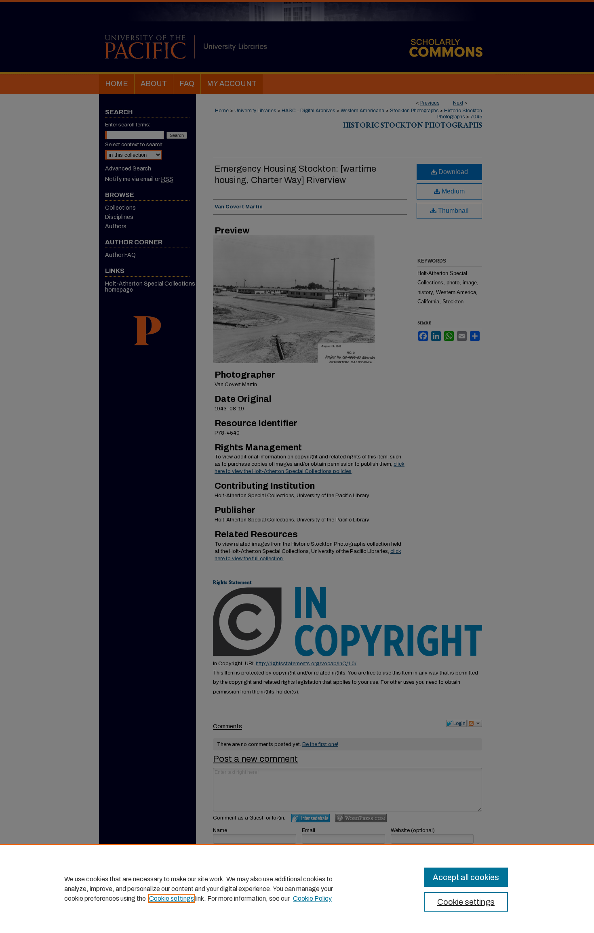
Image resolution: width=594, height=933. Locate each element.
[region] (297, 888)
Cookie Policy (312, 898)
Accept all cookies (466, 877)
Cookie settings (171, 898)
